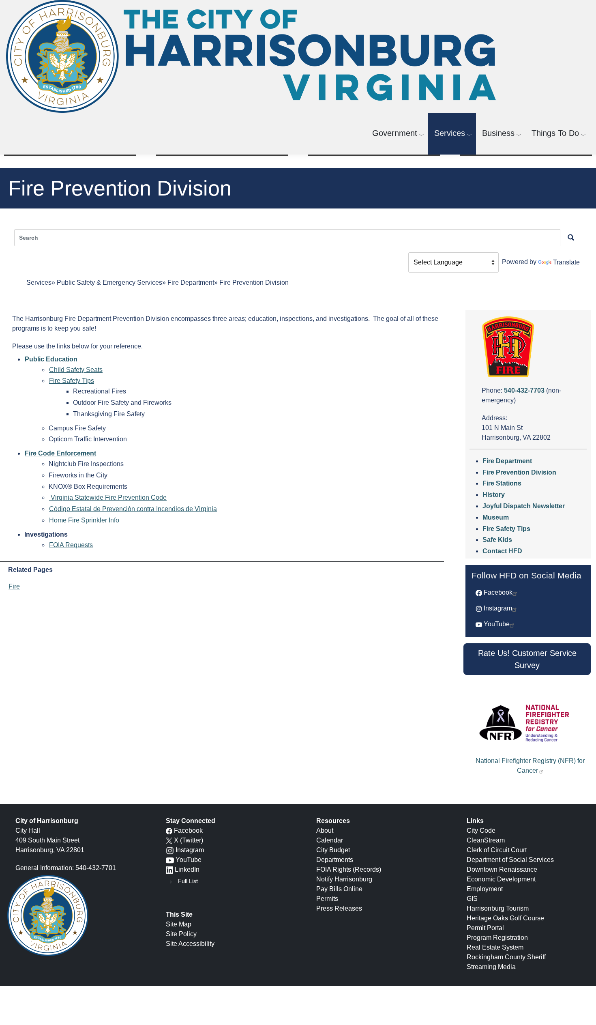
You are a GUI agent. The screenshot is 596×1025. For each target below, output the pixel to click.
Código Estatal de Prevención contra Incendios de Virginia (133, 508)
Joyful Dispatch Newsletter (523, 506)
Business (498, 133)
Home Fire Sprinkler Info (84, 520)
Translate (566, 262)
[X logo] (169, 840)
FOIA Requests (71, 545)
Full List (188, 881)
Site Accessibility (190, 943)
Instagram (498, 608)
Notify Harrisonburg (344, 879)
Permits (327, 898)
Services (449, 133)
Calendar (329, 840)
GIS (472, 898)
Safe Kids (497, 539)
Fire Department (190, 282)
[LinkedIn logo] (169, 869)
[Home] (254, 56)
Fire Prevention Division (519, 472)
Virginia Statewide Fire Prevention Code (108, 497)
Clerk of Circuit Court (497, 850)
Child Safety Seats (76, 369)
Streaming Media (491, 966)
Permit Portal (485, 927)
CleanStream (486, 840)
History (493, 494)
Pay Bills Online (339, 888)
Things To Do (555, 133)
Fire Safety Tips (71, 380)
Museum (495, 517)
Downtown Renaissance (502, 869)
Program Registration (497, 937)
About (324, 830)
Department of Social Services (510, 859)
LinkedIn (187, 869)
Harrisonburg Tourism (498, 908)
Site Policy (181, 933)
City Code (481, 830)
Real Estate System (495, 947)
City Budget (333, 850)
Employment (485, 888)
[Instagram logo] (170, 850)
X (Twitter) (188, 840)
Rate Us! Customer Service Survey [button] (527, 659)
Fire (14, 586)
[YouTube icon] (170, 859)
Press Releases (339, 908)
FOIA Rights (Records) (348, 869)
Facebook (498, 592)
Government (394, 133)
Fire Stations (501, 483)
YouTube (497, 624)
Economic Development (501, 879)
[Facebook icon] (169, 830)
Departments (334, 859)
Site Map (178, 924)
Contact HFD (502, 551)
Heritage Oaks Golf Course (505, 918)
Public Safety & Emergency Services (109, 282)
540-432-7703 (524, 390)
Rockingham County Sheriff (506, 957)
